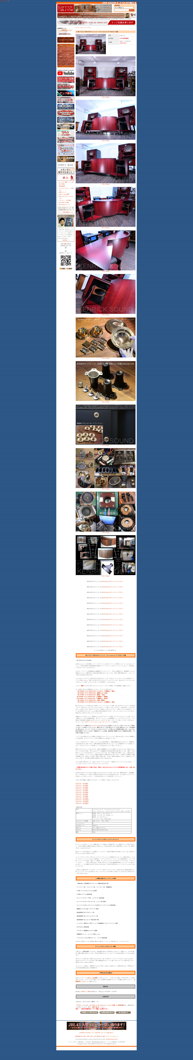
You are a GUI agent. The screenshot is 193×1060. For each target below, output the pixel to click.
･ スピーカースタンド (64, 64)
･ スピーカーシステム (64, 48)
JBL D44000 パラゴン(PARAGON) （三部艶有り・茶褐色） (93, 696)
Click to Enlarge (105, 97)
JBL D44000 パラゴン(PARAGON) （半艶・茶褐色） (92, 700)
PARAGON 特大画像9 (82, 798)
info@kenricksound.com (112, 1039)
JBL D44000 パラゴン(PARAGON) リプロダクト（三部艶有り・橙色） (96, 691)
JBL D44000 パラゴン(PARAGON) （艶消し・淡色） (92, 694)
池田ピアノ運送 (86, 991)
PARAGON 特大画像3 (82, 787)
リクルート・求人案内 (65, 200)
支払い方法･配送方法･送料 (97, 1036)
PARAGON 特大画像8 (82, 796)
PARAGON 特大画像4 (82, 789)
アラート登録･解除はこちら (65, 212)
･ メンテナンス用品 (64, 54)
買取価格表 (62, 186)
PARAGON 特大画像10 (82, 800)
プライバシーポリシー (112, 1036)
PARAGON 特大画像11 (82, 801)
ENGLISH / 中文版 (64, 202)
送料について (62, 192)
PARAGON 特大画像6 (82, 792)
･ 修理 (60, 51)
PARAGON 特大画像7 (82, 794)
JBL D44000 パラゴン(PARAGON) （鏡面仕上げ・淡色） (93, 693)
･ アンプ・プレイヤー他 (65, 61)
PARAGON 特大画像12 (82, 803)
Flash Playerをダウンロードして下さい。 (113, 581)
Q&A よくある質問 (64, 194)
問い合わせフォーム (64, 204)
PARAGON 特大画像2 (82, 785)
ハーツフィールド (95, 725)
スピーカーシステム (85, 27)
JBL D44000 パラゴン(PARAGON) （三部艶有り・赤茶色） (93, 698)
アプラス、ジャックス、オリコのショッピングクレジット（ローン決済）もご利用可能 (99, 1005)
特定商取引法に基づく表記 (82, 1036)
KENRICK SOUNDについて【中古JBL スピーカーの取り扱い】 (97, 1032)
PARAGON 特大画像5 (82, 791)
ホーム (77, 27)
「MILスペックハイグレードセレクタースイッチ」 (98, 722)
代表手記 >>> (66, 240)
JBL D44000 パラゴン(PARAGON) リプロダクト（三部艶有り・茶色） (96, 702)
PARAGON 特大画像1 (82, 783)
